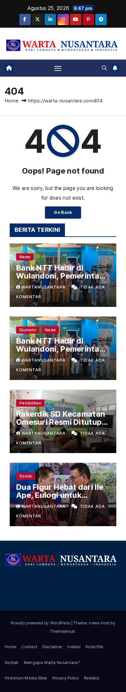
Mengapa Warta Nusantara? (52, 662)
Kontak (12, 662)
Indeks (73, 646)
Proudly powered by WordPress (41, 622)
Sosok (25, 476)
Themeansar (62, 631)
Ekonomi (27, 329)
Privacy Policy (65, 677)
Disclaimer (52, 646)
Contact (29, 646)
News (24, 256)
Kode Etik (94, 646)
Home (11, 101)
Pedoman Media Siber (26, 677)
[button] (104, 68)
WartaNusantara (44, 287)
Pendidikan (30, 403)
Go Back (63, 212)
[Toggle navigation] (58, 67)
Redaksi (91, 677)
